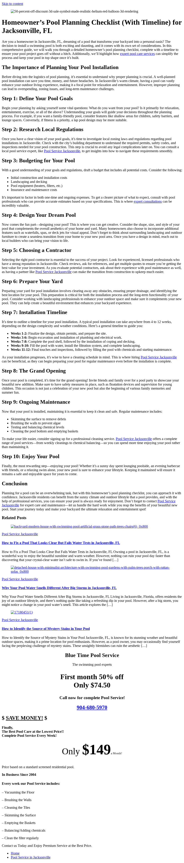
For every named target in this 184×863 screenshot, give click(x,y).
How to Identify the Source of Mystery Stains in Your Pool (46, 629)
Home (15, 853)
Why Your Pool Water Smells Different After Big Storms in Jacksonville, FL (59, 588)
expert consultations (148, 201)
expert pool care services (137, 54)
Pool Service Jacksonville (62, 151)
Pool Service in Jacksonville (30, 857)
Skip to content (12, 4)
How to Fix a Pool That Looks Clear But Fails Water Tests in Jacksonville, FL (61, 543)
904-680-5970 (92, 707)
